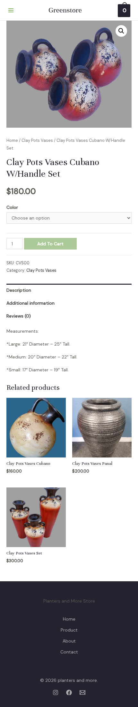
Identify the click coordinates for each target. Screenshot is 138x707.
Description (18, 290)
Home (12, 140)
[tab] (69, 290)
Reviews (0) (18, 316)
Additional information (30, 303)
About (69, 641)
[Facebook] (69, 692)
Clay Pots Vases (37, 140)
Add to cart (50, 244)
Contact (69, 652)
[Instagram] (55, 692)
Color (12, 207)
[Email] (82, 692)
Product (69, 630)
